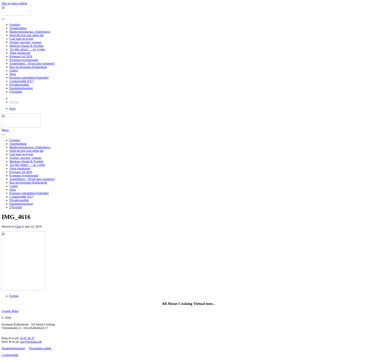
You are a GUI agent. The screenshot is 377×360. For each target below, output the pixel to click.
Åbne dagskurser (19, 53)
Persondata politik (40, 348)
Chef (18, 226)
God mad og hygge (21, 38)
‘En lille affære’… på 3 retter (27, 49)
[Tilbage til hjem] (16, 14)
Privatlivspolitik (19, 84)
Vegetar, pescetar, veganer (25, 42)
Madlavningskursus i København (29, 31)
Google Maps (10, 311)
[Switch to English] (15, 91)
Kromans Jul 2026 (20, 56)
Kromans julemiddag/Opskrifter (29, 77)
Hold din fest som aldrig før (26, 35)
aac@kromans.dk (31, 341)
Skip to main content (14, 3)
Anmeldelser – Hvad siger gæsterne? (32, 63)
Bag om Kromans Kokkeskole (28, 67)
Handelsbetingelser (21, 88)
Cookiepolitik (10, 355)
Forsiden (14, 24)
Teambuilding (18, 28)
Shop (12, 74)
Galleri (13, 70)
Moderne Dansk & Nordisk (26, 45)
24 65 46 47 (27, 338)
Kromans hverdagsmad (23, 60)
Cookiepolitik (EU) (21, 81)
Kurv (12, 108)
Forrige (13, 296)
